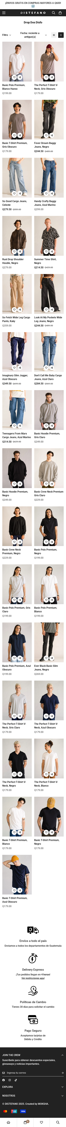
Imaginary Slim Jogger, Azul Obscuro (15, 377)
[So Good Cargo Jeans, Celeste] (17, 178)
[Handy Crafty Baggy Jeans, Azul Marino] (49, 178)
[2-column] (61, 35)
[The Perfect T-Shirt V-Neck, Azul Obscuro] (49, 700)
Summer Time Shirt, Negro (45, 261)
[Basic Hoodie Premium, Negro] (17, 468)
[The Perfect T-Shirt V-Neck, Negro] (17, 758)
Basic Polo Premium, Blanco (45, 609)
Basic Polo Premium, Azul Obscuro (16, 667)
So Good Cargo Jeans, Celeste (14, 203)
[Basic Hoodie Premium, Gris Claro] (49, 410)
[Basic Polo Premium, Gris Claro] (17, 584)
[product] (8, 1122)
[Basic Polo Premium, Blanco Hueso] (17, 61)
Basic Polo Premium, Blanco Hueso (13, 87)
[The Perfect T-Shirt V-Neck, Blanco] (49, 758)
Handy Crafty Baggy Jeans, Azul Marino (45, 203)
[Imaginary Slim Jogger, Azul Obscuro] (17, 352)
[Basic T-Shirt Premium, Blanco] (17, 817)
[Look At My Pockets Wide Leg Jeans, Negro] (49, 294)
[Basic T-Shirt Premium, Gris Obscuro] (17, 120)
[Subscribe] (60, 1072)
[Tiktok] (16, 1080)
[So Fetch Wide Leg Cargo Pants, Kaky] (17, 294)
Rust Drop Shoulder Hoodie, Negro (13, 261)
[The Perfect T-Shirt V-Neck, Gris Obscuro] (49, 61)
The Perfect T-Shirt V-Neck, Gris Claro (14, 725)
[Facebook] (3, 1080)
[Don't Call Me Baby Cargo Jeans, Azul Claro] (49, 352)
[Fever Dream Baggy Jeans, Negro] (49, 120)
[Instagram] (9, 1080)
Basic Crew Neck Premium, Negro (11, 551)
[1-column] (54, 35)
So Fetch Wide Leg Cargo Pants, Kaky (16, 319)
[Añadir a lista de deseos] (14, 77)
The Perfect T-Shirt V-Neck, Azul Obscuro (46, 725)
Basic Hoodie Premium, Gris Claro (47, 435)
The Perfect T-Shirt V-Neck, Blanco (46, 784)
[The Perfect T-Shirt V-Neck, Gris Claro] (17, 700)
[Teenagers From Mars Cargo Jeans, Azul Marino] (17, 410)
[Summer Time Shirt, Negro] (49, 236)
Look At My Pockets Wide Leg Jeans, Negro (48, 319)
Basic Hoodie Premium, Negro (15, 493)
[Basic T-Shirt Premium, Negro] (49, 817)
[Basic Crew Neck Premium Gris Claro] (49, 468)
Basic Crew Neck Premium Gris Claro (48, 493)
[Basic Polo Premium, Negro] (49, 526)
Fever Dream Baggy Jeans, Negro (45, 145)
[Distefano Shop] (33, 13)
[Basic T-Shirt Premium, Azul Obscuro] (17, 875)
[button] (60, 12)
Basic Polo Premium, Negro (45, 551)
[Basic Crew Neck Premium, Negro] (17, 526)
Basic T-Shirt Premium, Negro (46, 842)
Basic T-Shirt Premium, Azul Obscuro (14, 900)
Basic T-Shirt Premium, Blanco (14, 842)
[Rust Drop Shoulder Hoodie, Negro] (17, 236)
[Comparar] (19, 77)
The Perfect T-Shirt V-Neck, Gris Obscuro (46, 87)
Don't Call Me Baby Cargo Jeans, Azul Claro (48, 377)
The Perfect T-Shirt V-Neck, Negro (14, 784)
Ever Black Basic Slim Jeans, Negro (46, 667)
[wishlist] (41, 1122)
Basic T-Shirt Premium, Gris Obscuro (14, 145)
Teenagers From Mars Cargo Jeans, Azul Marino (16, 435)
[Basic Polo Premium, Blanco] (49, 584)
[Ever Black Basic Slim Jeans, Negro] (49, 642)
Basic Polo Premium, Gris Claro (16, 609)
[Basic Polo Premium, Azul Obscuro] (17, 642)
